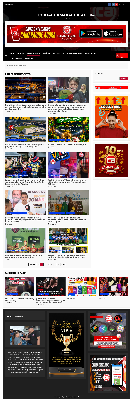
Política (46, 53)
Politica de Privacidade (72, 53)
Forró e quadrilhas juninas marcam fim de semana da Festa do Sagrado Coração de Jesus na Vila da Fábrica (25, 182)
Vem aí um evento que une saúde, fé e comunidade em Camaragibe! (23, 256)
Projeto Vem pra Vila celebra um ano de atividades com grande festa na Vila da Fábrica (67, 182)
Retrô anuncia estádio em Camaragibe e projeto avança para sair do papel (24, 145)
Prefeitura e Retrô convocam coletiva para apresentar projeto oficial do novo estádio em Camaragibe (25, 107)
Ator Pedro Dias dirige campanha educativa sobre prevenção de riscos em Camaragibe (67, 219)
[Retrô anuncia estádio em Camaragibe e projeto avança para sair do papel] (25, 129)
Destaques (9, 100)
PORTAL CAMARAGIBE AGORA (66, 15)
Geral (25, 100)
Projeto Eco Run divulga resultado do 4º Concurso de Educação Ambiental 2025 (67, 256)
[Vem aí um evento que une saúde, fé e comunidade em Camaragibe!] (25, 240)
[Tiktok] (119, 4)
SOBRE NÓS (29, 58)
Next (63, 264)
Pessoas (66, 100)
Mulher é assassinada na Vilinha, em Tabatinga (19, 300)
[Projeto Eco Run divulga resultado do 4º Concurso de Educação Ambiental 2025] (68, 240)
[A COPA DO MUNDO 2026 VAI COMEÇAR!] (68, 129)
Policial (20, 53)
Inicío (12, 53)
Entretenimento (33, 53)
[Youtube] (116, 4)
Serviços (56, 53)
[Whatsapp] (126, 4)
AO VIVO (123, 55)
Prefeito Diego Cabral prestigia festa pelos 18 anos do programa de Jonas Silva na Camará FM (25, 219)
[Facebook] (109, 4)
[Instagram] (113, 4)
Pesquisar (99, 73)
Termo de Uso (90, 53)
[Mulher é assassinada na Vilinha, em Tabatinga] (19, 286)
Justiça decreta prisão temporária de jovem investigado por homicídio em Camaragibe (50, 300)
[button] (6, 55)
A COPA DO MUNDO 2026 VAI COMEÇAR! (67, 144)
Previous (32, 264)
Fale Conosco (16, 58)
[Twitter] (123, 4)
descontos (72, 294)
